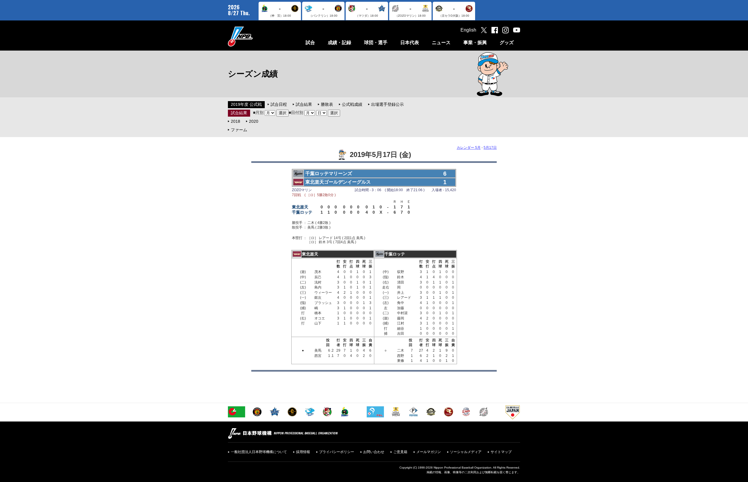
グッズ (507, 42)
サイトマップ (501, 452)
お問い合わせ (373, 452)
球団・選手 (375, 42)
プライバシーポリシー (336, 452)
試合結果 (304, 104)
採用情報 (303, 452)
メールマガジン (428, 452)
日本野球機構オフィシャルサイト (255, 36)
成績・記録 (339, 42)
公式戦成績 (352, 104)
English (468, 29)
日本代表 (409, 42)
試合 (310, 42)
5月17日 (490, 148)
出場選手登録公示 (387, 104)
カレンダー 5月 (469, 148)
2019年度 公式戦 (246, 104)
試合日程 (279, 104)
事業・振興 (475, 42)
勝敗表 (327, 104)
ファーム (239, 129)
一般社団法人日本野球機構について (259, 452)
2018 (235, 121)
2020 (253, 121)
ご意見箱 (400, 452)
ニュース (441, 42)
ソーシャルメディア (466, 452)
